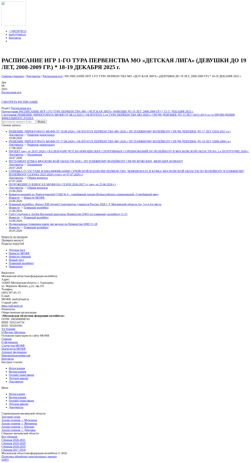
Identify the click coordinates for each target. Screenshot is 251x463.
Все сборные (9, 436)
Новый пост (16, 259)
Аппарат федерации (14, 352)
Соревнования (163, 49)
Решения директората (41, 134)
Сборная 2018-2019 (13, 446)
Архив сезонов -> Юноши (17, 426)
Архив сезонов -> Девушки (18, 430)
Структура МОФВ (13, 345)
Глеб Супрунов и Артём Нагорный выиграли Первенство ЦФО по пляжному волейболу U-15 (68, 214)
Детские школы (18, 378)
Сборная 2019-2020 (13, 443)
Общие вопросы (37, 177)
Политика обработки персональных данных (29, 456)
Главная (48, 49)
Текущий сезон (10, 416)
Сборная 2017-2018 (13, 449)
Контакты (197, 49)
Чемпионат (16, 266)
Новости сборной (20, 256)
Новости (102, 49)
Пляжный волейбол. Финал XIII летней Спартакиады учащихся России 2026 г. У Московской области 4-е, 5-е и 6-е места (85, 204)
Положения (34, 154)
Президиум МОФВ (13, 348)
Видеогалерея (17, 371)
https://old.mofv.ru (12, 305)
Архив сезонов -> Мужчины (19, 420)
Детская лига (17, 250)
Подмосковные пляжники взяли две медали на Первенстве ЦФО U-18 (53, 224)
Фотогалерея (17, 368)
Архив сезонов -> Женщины (19, 423)
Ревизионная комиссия (15, 355)
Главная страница (12, 76)
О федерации (9, 342)
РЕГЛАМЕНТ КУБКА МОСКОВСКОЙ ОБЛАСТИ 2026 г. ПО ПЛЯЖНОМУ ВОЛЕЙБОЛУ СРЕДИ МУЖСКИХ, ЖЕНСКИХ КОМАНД (96, 161)
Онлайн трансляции (21, 374)
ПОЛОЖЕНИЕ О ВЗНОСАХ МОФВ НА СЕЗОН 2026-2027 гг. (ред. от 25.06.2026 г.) (62, 184)
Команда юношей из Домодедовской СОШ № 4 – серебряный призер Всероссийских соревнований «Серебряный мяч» (84, 194)
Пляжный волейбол (36, 207)
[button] (125, 388)
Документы (128, 49)
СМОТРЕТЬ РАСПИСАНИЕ (19, 101)
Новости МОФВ (34, 197)
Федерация (73, 49)
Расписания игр (52, 76)
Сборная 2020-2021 (13, 440)
